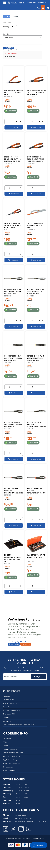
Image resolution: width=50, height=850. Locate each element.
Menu (5, 4)
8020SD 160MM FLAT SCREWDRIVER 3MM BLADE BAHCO (35, 292)
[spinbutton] (10, 121)
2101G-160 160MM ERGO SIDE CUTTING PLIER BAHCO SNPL (35, 159)
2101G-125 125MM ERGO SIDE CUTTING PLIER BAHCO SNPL (36, 93)
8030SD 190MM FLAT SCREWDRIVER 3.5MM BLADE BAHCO (13, 358)
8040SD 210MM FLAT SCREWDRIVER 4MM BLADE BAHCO (35, 358)
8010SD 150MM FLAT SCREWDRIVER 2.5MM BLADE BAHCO (13, 292)
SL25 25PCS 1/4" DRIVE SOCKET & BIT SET (36, 556)
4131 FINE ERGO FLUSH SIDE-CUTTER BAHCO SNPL (13, 93)
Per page (7, 27)
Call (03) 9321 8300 (20, 641)
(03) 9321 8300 (20, 815)
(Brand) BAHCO (12, 56)
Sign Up (40, 676)
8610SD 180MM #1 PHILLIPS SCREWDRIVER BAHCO (13, 491)
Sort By (6, 34)
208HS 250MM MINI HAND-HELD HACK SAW (35, 225)
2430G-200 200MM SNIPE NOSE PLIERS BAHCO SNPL (12, 225)
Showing (7, 22)
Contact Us (15, 644)
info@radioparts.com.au (24, 818)
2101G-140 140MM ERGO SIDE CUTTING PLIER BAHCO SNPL (13, 159)
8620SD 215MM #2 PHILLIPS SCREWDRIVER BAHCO (36, 491)
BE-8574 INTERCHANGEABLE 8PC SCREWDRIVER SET (12, 558)
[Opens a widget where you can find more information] (38, 845)
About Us (26, 644)
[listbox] (15, 27)
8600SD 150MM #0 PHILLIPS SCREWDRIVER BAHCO (36, 424)
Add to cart (15, 127)
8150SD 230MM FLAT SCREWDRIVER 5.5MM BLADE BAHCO (13, 424)
